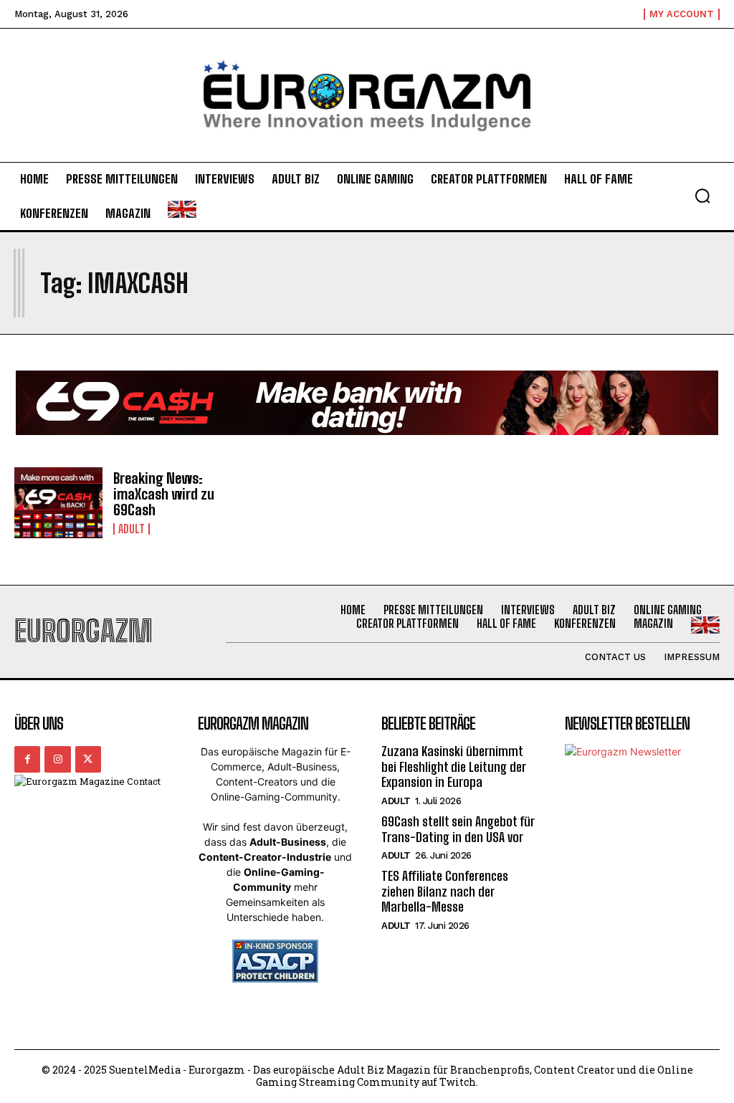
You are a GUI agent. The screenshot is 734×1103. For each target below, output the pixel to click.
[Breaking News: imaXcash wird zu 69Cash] (58, 502)
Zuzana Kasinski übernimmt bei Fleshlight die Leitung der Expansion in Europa (453, 766)
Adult (131, 529)
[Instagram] (57, 759)
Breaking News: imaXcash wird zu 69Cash (163, 493)
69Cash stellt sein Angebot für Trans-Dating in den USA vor (458, 829)
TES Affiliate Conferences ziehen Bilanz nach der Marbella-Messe (444, 891)
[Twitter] (88, 759)
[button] (702, 195)
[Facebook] (27, 759)
